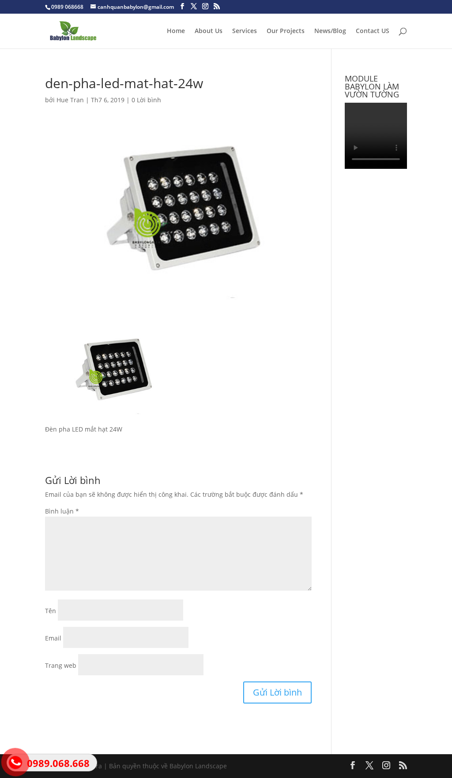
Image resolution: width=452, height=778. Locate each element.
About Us (208, 31)
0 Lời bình (146, 100)
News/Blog (330, 31)
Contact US (372, 31)
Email (53, 638)
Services (244, 31)
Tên (50, 611)
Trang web (60, 665)
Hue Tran (70, 100)
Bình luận (62, 511)
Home (176, 31)
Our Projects (286, 31)
